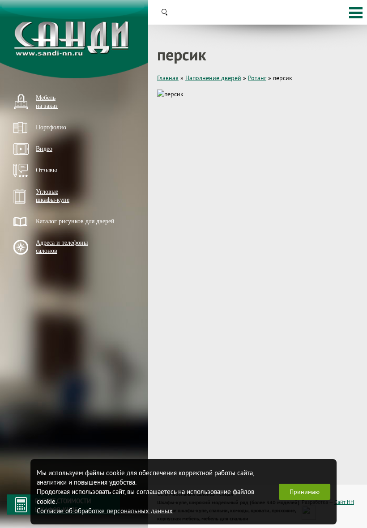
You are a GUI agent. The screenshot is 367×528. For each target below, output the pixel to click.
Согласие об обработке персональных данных (105, 511)
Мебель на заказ (47, 101)
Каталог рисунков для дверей (75, 221)
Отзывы (46, 170)
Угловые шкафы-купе (52, 195)
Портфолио (51, 127)
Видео (44, 148)
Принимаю (305, 492)
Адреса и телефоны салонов (62, 246)
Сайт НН (344, 501)
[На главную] (74, 39)
